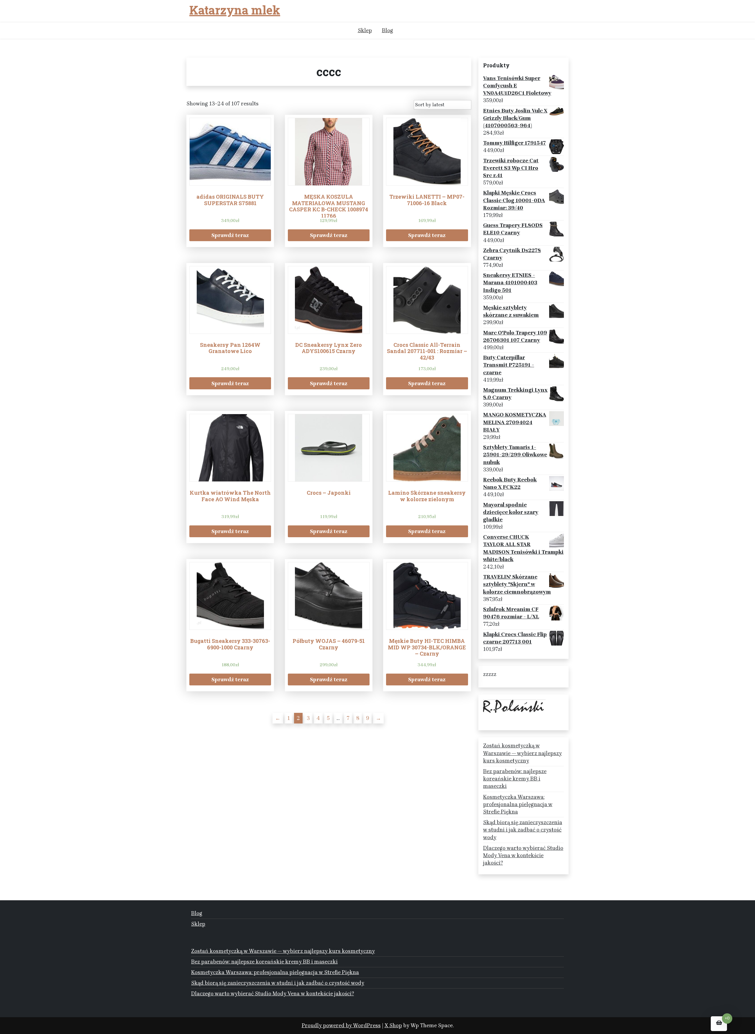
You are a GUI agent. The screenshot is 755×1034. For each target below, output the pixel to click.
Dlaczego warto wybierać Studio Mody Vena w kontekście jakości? (523, 855)
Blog (387, 30)
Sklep (365, 30)
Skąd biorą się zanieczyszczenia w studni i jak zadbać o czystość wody (522, 829)
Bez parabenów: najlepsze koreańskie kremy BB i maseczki (514, 778)
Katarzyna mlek (234, 10)
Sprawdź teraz (230, 235)
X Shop (393, 1025)
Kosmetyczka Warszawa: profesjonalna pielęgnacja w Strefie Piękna (517, 804)
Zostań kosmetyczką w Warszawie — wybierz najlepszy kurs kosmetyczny (522, 753)
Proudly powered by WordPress (341, 1025)
